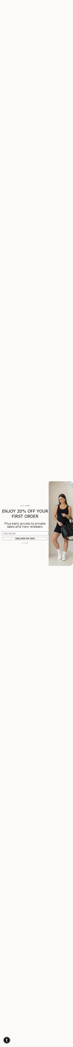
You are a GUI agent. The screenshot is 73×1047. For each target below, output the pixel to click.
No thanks (25, 543)
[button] (6, 1040)
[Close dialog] (70, 483)
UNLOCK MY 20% (25, 538)
